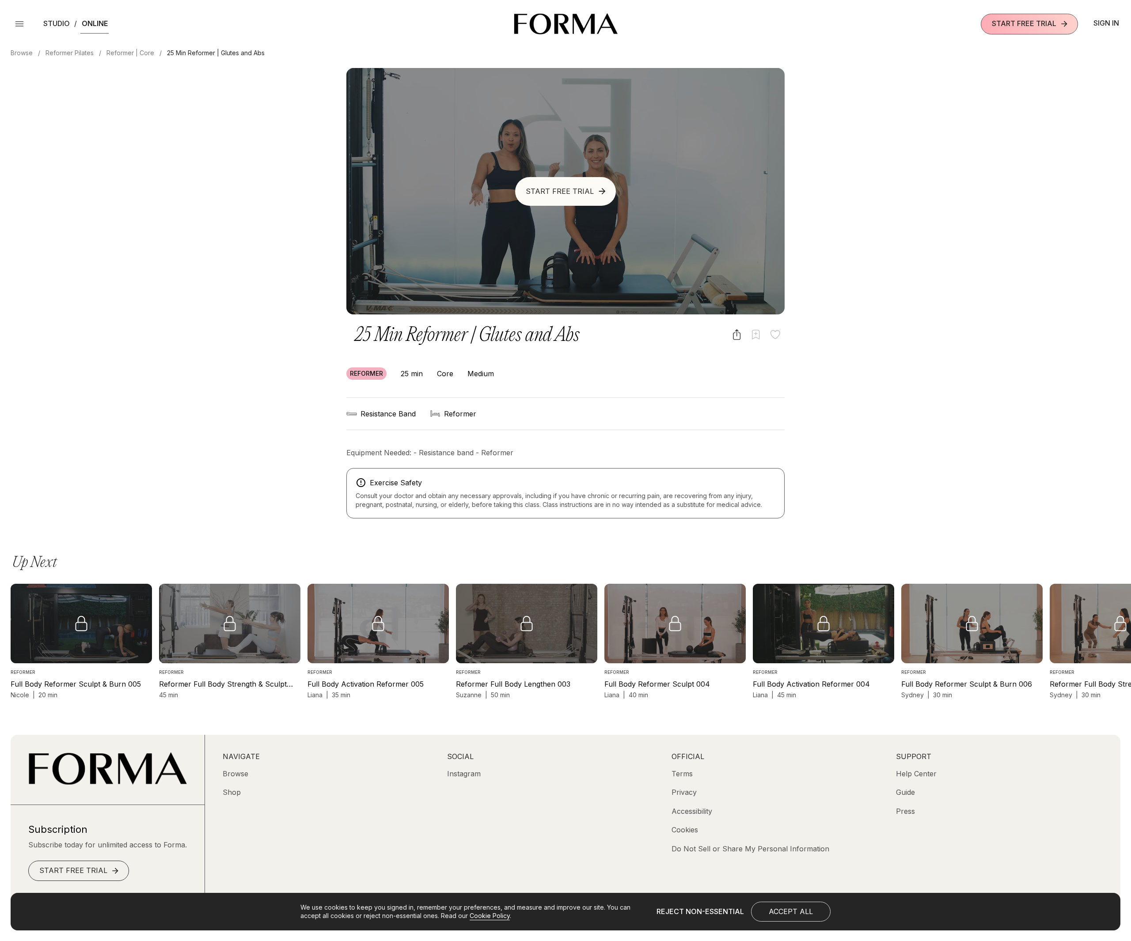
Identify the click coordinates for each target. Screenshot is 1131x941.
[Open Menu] (19, 24)
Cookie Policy (490, 915)
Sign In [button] (1106, 23)
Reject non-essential (700, 911)
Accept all (791, 911)
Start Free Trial (1024, 23)
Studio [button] (56, 23)
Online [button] (95, 23)
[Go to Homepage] (107, 782)
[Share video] (736, 334)
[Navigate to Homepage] (566, 23)
